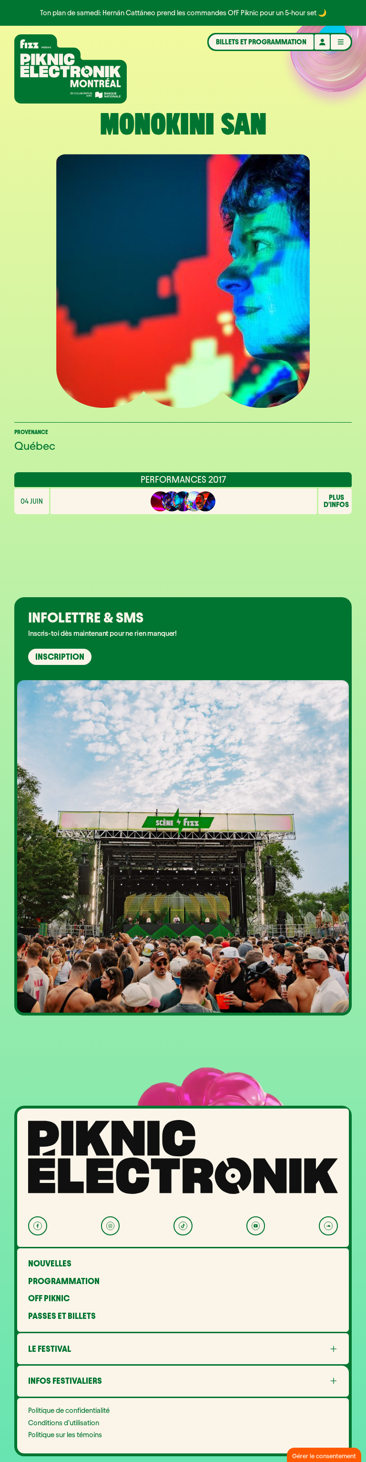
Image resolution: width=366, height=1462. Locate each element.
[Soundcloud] (328, 1225)
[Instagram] (110, 1225)
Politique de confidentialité (69, 1411)
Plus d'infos (336, 501)
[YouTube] (255, 1225)
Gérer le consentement (324, 1455)
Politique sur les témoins (65, 1435)
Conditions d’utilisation (63, 1423)
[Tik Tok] (182, 1225)
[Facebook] (37, 1225)
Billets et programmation (261, 42)
